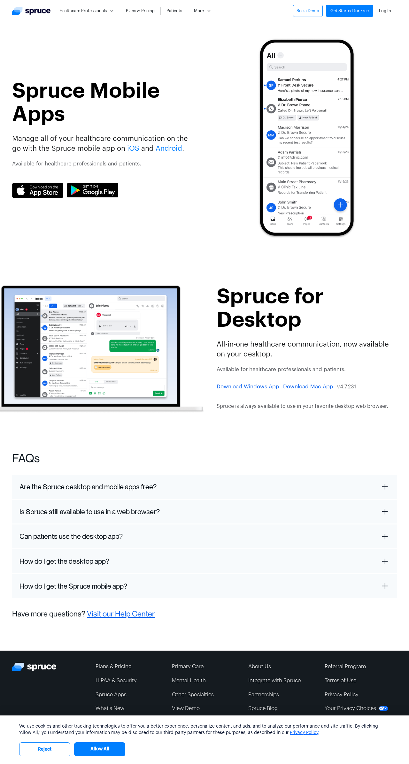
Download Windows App (248, 386)
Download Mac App (308, 386)
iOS (133, 148)
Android (169, 148)
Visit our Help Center (121, 614)
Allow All (99, 749)
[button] (87, 11)
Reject (44, 749)
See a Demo (308, 11)
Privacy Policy (304, 732)
